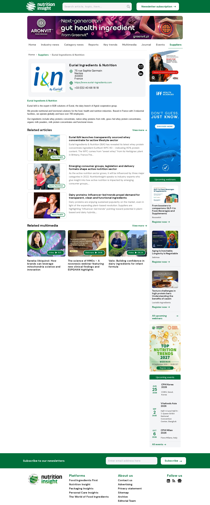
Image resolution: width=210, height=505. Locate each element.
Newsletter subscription (156, 6)
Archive (123, 496)
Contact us (125, 480)
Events (160, 44)
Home (32, 44)
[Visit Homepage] (40, 11)
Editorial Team (127, 500)
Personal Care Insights (83, 492)
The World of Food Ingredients (89, 496)
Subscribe (171, 460)
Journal (146, 44)
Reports (93, 44)
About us (125, 475)
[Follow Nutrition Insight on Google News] (180, 482)
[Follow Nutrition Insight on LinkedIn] (168, 482)
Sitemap (123, 492)
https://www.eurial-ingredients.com (93, 82)
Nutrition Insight (80, 484)
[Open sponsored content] (105, 38)
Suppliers (175, 44)
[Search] (129, 7)
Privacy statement (130, 488)
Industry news (50, 44)
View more (138, 130)
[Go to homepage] (45, 484)
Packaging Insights (81, 488)
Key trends (110, 44)
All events (157, 444)
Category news (74, 44)
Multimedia (129, 44)
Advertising (125, 484)
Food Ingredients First (83, 480)
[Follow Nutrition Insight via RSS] (174, 482)
